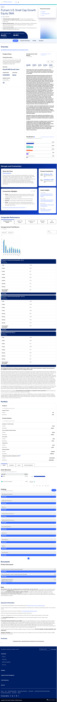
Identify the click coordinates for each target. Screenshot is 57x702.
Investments (3, 656)
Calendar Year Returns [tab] (20, 221)
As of (49, 231)
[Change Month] (54, 232)
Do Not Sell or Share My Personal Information (42, 693)
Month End (4, 232)
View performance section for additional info (46, 54)
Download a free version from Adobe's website (36, 605)
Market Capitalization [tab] (28, 465)
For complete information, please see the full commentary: (14, 207)
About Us (3, 687)
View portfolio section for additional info (47, 136)
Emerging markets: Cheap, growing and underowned (47, 205)
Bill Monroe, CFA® (48, 174)
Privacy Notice (30, 693)
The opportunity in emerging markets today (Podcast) (45, 210)
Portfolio (34, 40)
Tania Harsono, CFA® (49, 179)
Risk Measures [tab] (52, 221)
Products (3, 659)
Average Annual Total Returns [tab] (7, 221)
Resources (4, 667)
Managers (3, 672)
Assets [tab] (4, 465)
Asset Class (4, 661)
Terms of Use (14, 695)
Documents (41, 40)
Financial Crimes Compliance (6, 695)
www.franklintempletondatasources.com (29, 611)
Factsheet (43, 11)
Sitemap (19, 695)
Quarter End (10, 232)
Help (6, 693)
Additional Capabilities (6, 664)
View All (42, 15)
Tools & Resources (5, 682)
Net (48, 61)
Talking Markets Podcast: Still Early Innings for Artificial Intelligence (47, 200)
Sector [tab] (19, 465)
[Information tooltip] (34, 136)
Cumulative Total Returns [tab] (31, 221)
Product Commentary (45, 13)
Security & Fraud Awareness (22, 693)
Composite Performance (25, 40)
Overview (15, 40)
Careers (2, 693)
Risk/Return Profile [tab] (42, 221)
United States (53, 649)
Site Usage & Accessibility (12, 693)
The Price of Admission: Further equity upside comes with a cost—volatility (46, 195)
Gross (52, 61)
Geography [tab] (11, 465)
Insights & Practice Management (7, 677)
